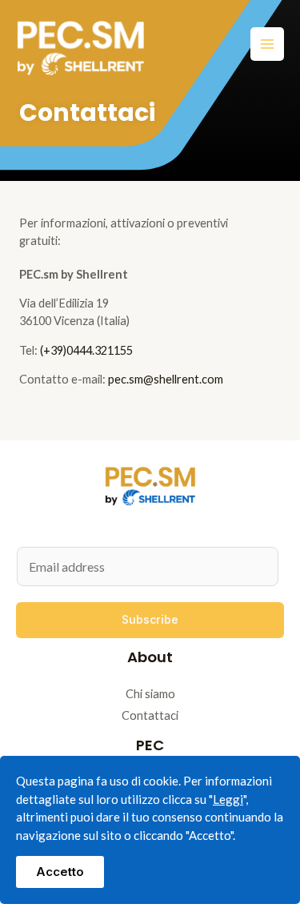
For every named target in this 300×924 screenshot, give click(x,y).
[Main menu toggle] (267, 44)
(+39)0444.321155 (86, 350)
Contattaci (150, 715)
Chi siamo (150, 694)
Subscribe (150, 619)
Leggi (228, 799)
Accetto (60, 871)
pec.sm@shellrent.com (165, 379)
